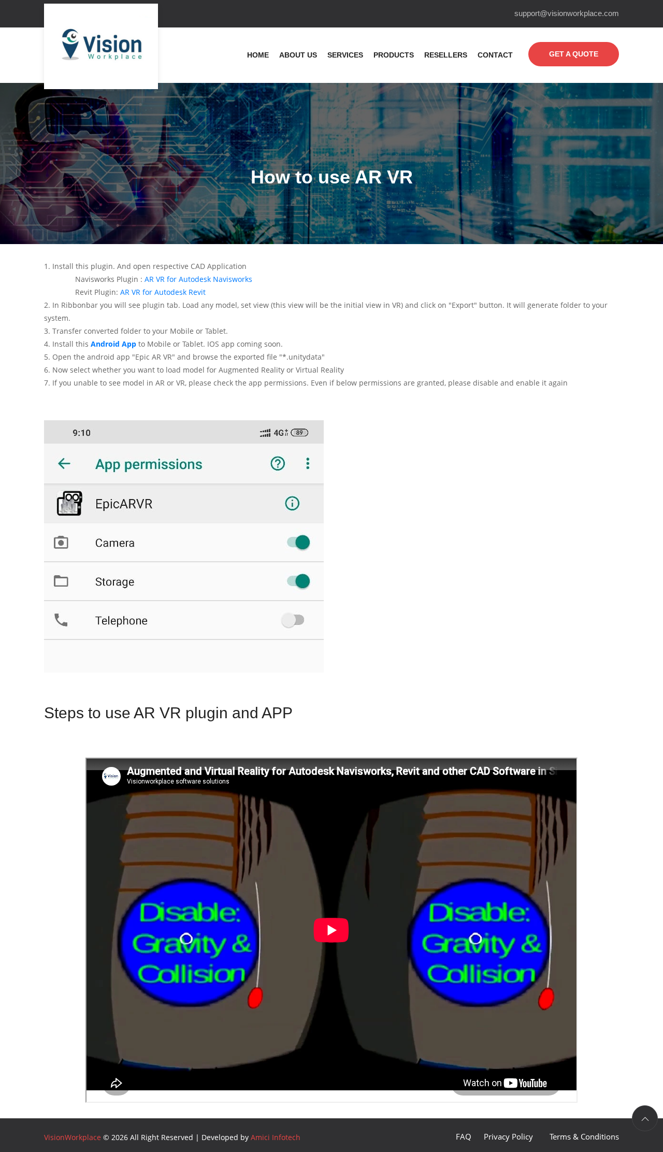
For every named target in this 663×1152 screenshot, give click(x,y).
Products (393, 55)
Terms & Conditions (584, 1136)
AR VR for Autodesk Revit (163, 292)
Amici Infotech (275, 1137)
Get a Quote (573, 54)
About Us (298, 55)
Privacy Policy (508, 1136)
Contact (495, 55)
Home (258, 55)
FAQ (463, 1136)
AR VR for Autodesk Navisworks (198, 279)
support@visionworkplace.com (566, 13)
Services (345, 55)
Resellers (445, 55)
